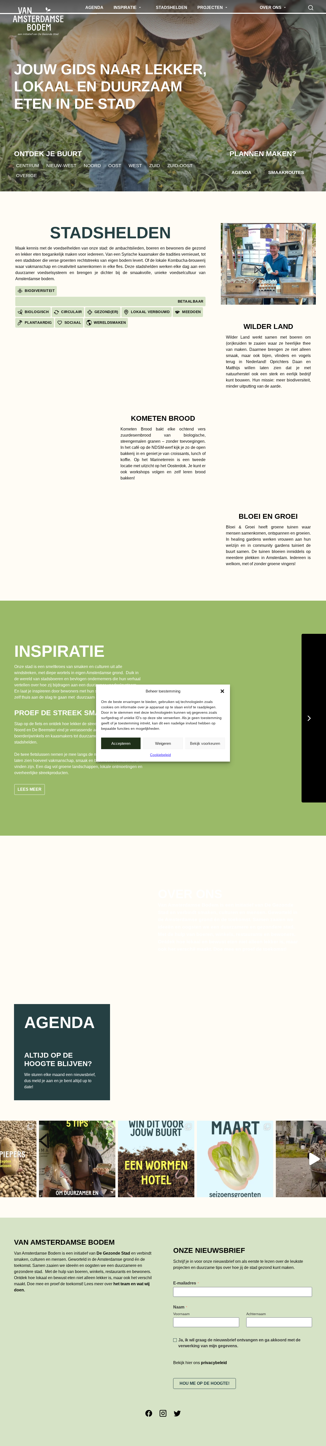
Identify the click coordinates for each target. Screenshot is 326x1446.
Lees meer (30, 765)
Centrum (27, 165)
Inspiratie (59, 651)
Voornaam (181, 1289)
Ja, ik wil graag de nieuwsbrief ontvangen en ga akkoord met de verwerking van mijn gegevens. (239, 1318)
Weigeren (163, 743)
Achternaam (256, 1289)
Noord (92, 165)
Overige (26, 175)
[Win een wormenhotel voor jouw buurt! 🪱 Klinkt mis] (102, 1134)
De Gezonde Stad (113, 1229)
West (135, 165)
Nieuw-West (61, 165)
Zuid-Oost (180, 165)
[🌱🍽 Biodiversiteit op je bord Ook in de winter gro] (260, 1134)
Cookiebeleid (160, 755)
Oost (114, 165)
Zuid (154, 165)
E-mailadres (186, 1258)
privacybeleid (214, 1338)
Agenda (241, 172)
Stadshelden (110, 233)
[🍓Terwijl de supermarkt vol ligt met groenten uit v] (181, 1134)
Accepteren (120, 743)
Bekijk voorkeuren (205, 743)
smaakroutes (286, 172)
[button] (222, 691)
